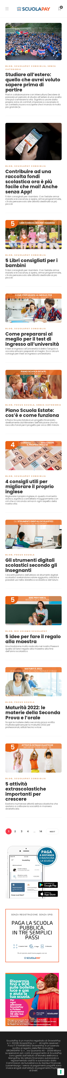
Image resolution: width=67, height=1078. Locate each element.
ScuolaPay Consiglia (30, 66)
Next (52, 831)
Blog (9, 66)
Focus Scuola (24, 404)
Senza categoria (48, 404)
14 (40, 831)
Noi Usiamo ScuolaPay (30, 631)
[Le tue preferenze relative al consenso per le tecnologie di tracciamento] (60, 1071)
